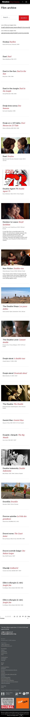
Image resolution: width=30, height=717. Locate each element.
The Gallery (3, 658)
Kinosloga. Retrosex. (6, 679)
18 (20, 616)
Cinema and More (5, 667)
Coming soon (4, 653)
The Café (3, 660)
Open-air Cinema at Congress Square (9, 681)
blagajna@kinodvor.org (8, 634)
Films (2, 654)
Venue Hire (3, 686)
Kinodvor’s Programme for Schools (9, 670)
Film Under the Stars (5, 677)
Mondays (3, 676)
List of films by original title (8, 31)
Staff (2, 664)
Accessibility (4, 651)
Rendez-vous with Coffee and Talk (8, 674)
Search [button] (24, 18)
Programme (4, 648)
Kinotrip (3, 671)
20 (25, 616)
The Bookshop (4, 657)
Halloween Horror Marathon (7, 680)
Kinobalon (3, 668)
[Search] (22, 2)
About (2, 663)
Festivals (3, 673)
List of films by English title (8, 25)
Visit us (2, 650)
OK (21, 715)
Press (2, 687)
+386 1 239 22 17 (7, 632)
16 (14, 616)
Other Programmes (5, 683)
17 (17, 616)
